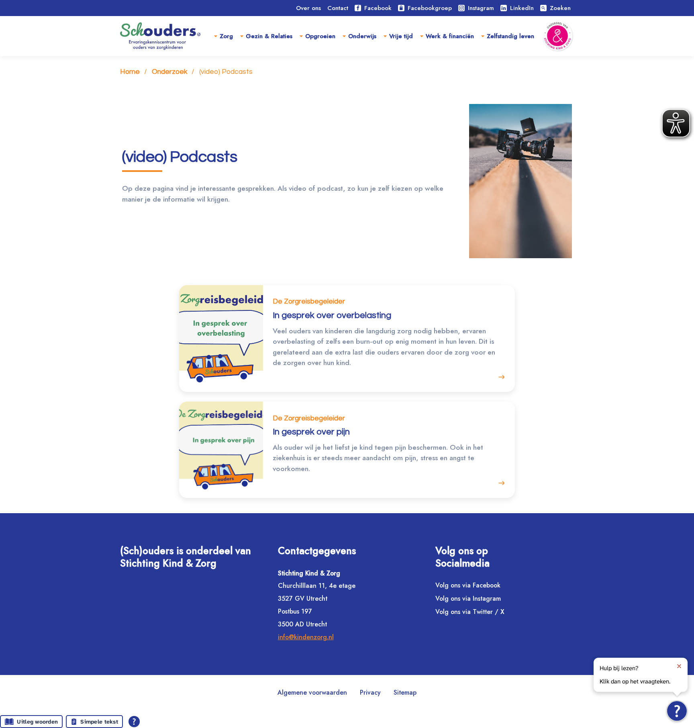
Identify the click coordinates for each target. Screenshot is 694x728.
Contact (337, 8)
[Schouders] (160, 36)
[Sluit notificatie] (679, 666)
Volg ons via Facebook (467, 585)
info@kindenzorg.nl (306, 637)
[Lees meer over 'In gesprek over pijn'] (499, 482)
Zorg (226, 36)
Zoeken (556, 8)
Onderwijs (362, 36)
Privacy (370, 692)
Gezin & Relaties (269, 36)
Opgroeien (320, 36)
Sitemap (405, 692)
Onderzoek (169, 71)
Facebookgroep (430, 8)
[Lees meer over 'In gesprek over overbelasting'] (499, 377)
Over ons (308, 8)
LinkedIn (522, 8)
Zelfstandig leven (510, 36)
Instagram (481, 8)
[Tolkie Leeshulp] (677, 711)
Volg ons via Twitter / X (469, 611)
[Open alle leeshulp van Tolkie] (134, 721)
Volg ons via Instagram (468, 598)
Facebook (378, 8)
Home (130, 71)
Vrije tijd (401, 36)
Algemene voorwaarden (312, 692)
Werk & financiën (450, 36)
